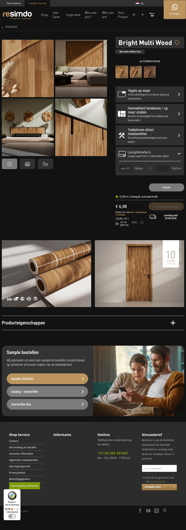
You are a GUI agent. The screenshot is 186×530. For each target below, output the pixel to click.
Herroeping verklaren (24, 485)
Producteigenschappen (23, 323)
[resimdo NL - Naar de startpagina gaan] (17, 15)
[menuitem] (26, 441)
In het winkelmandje (166, 206)
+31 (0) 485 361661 (113, 453)
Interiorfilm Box (21, 404)
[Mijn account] (142, 14)
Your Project (123, 15)
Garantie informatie (21, 453)
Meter (138, 168)
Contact (13, 441)
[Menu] (18, 491)
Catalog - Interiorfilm (24, 392)
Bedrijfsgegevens (19, 479)
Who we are (107, 15)
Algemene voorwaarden (23, 460)
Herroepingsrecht (20, 466)
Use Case (56, 15)
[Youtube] (148, 511)
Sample (166, 187)
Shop (44, 15)
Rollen (176, 168)
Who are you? (91, 15)
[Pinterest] (164, 511)
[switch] (12, 516)
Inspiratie (73, 15)
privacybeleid (158, 481)
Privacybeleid (17, 472)
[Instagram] (156, 511)
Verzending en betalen (23, 447)
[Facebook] (140, 511)
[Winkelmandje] (151, 14)
